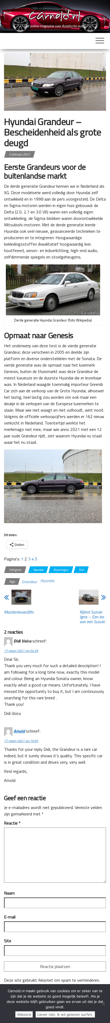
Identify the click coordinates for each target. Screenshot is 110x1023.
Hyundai (38, 569)
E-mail (9, 917)
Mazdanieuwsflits (19, 612)
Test (81, 569)
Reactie (12, 823)
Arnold (19, 731)
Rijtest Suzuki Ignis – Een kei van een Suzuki (92, 617)
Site (7, 940)
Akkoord (24, 1014)
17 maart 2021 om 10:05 (21, 740)
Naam (9, 893)
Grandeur (29, 581)
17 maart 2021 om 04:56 (21, 650)
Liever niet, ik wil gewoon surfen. (65, 1014)
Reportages (60, 569)
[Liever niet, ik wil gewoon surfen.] (103, 1003)
